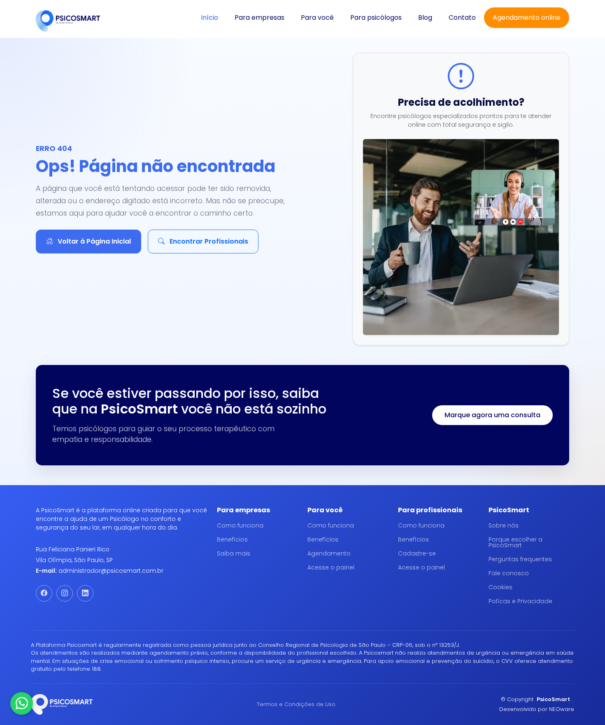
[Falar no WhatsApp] (21, 703)
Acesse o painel (330, 567)
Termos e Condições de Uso (296, 704)
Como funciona (240, 525)
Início (209, 17)
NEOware (561, 709)
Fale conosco (509, 573)
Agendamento (329, 553)
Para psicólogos (376, 17)
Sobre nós (504, 525)
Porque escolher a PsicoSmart (515, 542)
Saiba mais (233, 553)
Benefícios (232, 539)
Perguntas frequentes (520, 559)
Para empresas (259, 17)
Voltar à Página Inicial (93, 241)
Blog (425, 17)
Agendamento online (527, 17)
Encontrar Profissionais (208, 241)
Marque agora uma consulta (492, 415)
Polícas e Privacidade (520, 601)
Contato (462, 17)
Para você (317, 17)
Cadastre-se (417, 553)
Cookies (500, 587)
